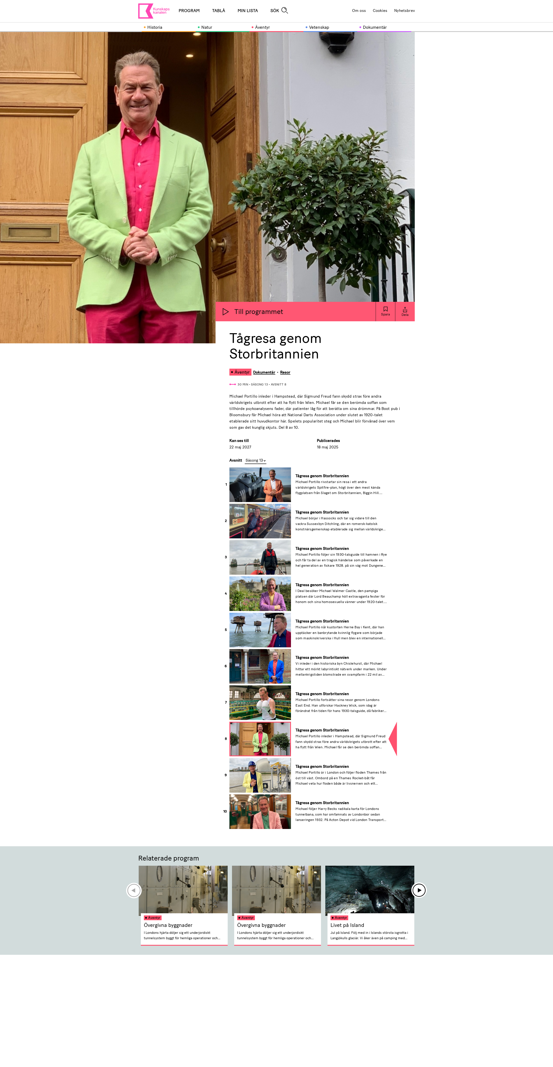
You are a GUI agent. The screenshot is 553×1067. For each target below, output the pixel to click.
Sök (274, 11)
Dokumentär (375, 28)
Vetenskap (319, 28)
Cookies (380, 11)
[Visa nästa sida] (419, 890)
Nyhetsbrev (404, 11)
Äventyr (262, 28)
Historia (154, 28)
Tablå (218, 11)
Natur (206, 28)
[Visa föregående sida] (134, 890)
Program (189, 11)
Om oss (359, 11)
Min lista (248, 11)
